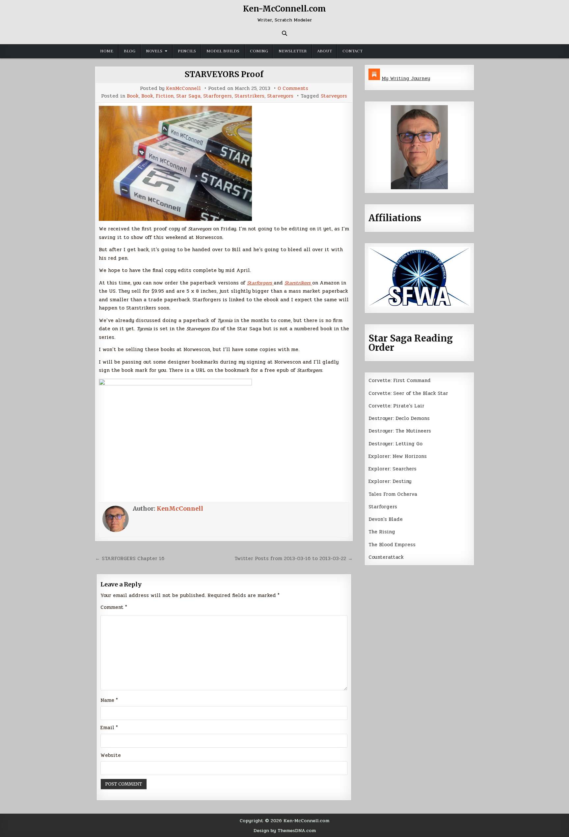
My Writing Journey (406, 78)
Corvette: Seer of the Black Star (408, 393)
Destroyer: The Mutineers (399, 431)
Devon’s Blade (385, 519)
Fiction (165, 96)
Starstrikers (249, 96)
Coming (259, 51)
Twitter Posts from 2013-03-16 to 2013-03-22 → (293, 558)
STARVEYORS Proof (224, 74)
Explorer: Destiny (389, 481)
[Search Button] (284, 33)
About (324, 51)
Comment (113, 607)
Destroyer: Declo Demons (399, 418)
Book (133, 96)
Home (106, 51)
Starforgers (217, 96)
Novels (154, 51)
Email (109, 728)
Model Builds (222, 51)
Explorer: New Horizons (397, 456)
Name (109, 700)
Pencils (187, 51)
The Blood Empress (392, 545)
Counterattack (386, 557)
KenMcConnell (183, 88)
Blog (129, 51)
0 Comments (293, 88)
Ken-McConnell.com (284, 9)
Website (110, 755)
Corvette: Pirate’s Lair (396, 406)
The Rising (381, 532)
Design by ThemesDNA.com (285, 830)
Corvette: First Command (399, 380)
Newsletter (293, 51)
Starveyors (280, 96)
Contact (352, 51)
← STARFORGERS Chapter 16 (129, 558)
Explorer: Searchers (392, 469)
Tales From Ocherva (392, 494)
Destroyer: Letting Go (395, 444)
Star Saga (188, 96)
